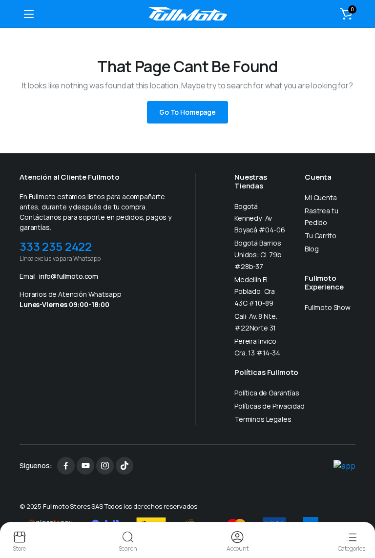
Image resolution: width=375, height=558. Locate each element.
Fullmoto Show (328, 307)
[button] (346, 13)
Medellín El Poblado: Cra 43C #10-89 (254, 291)
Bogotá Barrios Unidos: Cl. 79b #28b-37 (258, 254)
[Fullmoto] (187, 13)
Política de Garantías (266, 392)
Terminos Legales (262, 419)
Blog (311, 248)
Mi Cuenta (321, 197)
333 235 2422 (56, 246)
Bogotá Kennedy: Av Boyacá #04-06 (259, 218)
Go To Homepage (187, 112)
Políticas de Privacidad (269, 406)
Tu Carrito (320, 235)
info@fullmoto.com (68, 276)
